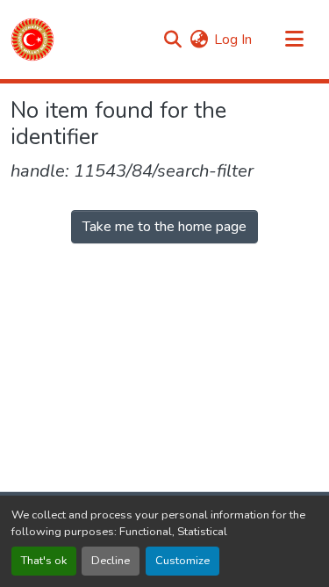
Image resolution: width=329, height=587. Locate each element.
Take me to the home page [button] (164, 226)
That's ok (44, 561)
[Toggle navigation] (293, 39)
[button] (32, 40)
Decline (110, 561)
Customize (182, 561)
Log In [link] (233, 39)
